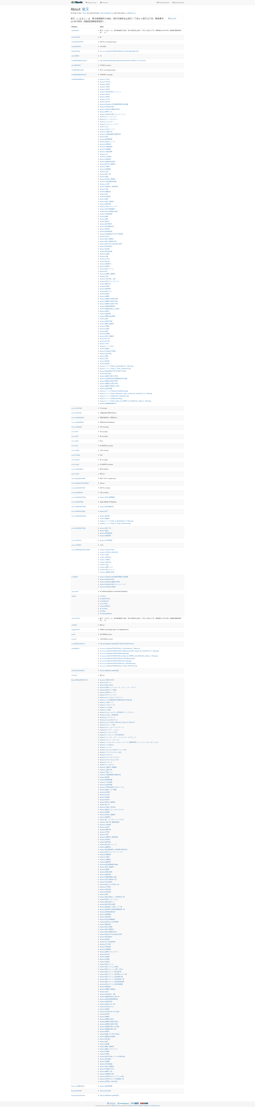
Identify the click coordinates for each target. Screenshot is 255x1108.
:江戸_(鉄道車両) (107, 942)
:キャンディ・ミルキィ (109, 730)
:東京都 (104, 229)
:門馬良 (104, 329)
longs (75, 464)
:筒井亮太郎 (106, 1001)
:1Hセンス (105, 682)
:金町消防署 (106, 388)
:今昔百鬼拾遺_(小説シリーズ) (112, 787)
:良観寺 (104, 294)
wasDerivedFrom (78, 644)
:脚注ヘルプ (106, 567)
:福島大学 (105, 284)
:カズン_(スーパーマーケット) (112, 727)
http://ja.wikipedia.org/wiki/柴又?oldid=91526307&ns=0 (117, 644)
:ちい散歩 (105, 710)
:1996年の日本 (107, 680)
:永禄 (104, 256)
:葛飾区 (104, 296)
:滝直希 (104, 959)
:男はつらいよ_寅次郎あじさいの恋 (113, 974)
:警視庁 (104, 311)
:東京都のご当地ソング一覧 (111, 907)
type (74, 596)
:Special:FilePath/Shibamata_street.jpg (115, 661)
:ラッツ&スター (107, 765)
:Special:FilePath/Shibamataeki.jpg (114, 653)
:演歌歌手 (105, 264)
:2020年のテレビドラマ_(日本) (112, 1076)
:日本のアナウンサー (109, 206)
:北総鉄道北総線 (107, 161)
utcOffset (75, 56)
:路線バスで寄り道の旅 (109, 1034)
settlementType (78, 511)
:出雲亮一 (105, 792)
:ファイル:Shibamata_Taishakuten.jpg (114, 396)
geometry (76, 630)
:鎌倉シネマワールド (109, 1049)
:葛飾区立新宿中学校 (109, 381)
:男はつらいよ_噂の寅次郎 (110, 972)
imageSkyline (78, 422)
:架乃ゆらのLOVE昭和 (109, 922)
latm (75, 436)
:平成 (104, 189)
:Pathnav (105, 557)
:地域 (104, 176)
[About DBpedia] (76, 2)
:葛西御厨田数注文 (108, 403)
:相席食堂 (105, 987)
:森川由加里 (106, 251)
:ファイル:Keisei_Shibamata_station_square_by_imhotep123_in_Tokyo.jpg (126, 393)
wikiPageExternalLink (79, 60)
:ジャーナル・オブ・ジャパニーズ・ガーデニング (118, 737)
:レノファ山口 (107, 346)
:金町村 (104, 363)
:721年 (104, 343)
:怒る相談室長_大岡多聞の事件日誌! (113, 849)
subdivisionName (79, 516)
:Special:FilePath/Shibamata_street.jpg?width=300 (119, 51)
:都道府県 (105, 314)
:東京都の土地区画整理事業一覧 (112, 909)
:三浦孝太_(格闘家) (108, 767)
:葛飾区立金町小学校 (109, 304)
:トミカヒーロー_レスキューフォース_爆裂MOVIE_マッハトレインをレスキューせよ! (129, 742)
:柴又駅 (104, 249)
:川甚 (104, 834)
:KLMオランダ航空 (108, 690)
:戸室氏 (104, 857)
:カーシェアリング (108, 117)
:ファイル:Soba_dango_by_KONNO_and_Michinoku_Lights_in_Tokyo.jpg (125, 401)
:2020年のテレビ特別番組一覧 (112, 1079)
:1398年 (105, 84)
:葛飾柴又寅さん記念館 (109, 309)
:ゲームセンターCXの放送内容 (112, 735)
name (75, 474)
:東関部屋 (105, 914)
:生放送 (104, 962)
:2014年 (105, 102)
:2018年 (105, 341)
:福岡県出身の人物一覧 (109, 996)
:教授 (104, 199)
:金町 (104, 319)
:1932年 (105, 89)
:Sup (104, 565)
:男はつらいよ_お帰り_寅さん (112, 969)
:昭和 (104, 219)
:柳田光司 (105, 924)
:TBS (104, 358)
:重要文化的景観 (107, 316)
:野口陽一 (105, 1039)
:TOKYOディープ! (108, 692)
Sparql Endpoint (179, 2)
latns (75, 441)
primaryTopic (78, 1095)
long (74, 639)
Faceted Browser (163, 2)
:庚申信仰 (105, 842)
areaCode (76, 37)
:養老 (104, 331)
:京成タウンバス (107, 142)
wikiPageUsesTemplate (81, 550)
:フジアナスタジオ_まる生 (110, 752)
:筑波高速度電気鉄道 (109, 999)
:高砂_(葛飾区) (107, 336)
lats (75, 446)
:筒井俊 (104, 286)
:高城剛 (104, 334)
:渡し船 (104, 261)
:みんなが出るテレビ (109, 720)
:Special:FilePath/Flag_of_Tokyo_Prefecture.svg (118, 666)
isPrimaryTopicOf (78, 670)
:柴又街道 (105, 373)
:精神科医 (105, 289)
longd (75, 450)
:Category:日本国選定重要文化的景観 (114, 104)
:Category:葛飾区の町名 (110, 109)
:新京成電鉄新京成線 (109, 864)
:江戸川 (104, 259)
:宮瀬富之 (105, 817)
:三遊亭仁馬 (106, 132)
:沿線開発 (105, 949)
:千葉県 (104, 166)
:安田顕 (104, 812)
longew (76, 455)
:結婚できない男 (107, 1004)
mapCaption (77, 469)
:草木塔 (104, 1014)
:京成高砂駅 (106, 152)
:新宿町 (104, 869)
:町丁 (104, 271)
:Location (103, 609)
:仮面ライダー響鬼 (108, 790)
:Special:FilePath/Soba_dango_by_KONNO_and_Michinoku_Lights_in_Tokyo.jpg (129, 656)
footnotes (76, 413)
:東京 (104, 894)
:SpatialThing (105, 599)
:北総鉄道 (105, 159)
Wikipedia (113, 1105)
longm (75, 460)
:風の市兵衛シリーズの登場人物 (112, 1056)
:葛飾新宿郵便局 (107, 306)
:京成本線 (105, 144)
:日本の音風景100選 (108, 211)
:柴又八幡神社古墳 (108, 241)
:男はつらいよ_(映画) (109, 967)
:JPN (104, 555)
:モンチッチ (106, 762)
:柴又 (105, 1091)
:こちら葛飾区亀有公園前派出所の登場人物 (116, 700)
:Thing (102, 596)
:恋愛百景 (105, 854)
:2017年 (105, 339)
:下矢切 (104, 79)
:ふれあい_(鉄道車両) (109, 715)
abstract (75, 30)
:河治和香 (105, 947)
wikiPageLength (78, 70)
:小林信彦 (105, 824)
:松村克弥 (105, 917)
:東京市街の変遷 (107, 904)
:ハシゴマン (106, 747)
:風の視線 (105, 1059)
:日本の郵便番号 (107, 209)
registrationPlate (79, 506)
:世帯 (104, 137)
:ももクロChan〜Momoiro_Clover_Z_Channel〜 (117, 722)
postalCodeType (79, 497)
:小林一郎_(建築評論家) (110, 822)
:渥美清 (104, 957)
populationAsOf (78, 478)
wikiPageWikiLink (78, 79)
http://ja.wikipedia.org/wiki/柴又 (109, 670)
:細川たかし (106, 291)
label (74, 625)
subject (75, 577)
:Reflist (105, 560)
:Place (104, 604)
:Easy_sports (106, 685)
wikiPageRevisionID (79, 75)
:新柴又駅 (105, 204)
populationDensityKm (80, 483)
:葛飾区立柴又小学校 (109, 376)
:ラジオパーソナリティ (109, 124)
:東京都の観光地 (107, 912)
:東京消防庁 (106, 224)
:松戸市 (104, 236)
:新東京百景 (106, 872)
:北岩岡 (104, 797)
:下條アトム (106, 772)
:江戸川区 (105, 944)
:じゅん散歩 (106, 707)
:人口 (104, 154)
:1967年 (105, 94)
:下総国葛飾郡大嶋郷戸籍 (110, 134)
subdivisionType (79, 528)
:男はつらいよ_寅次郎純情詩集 (112, 982)
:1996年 (105, 97)
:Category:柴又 (107, 107)
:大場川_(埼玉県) (107, 807)
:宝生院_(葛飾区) (107, 179)
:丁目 (104, 127)
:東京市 (104, 221)
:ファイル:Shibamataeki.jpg (111, 398)
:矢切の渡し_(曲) (107, 279)
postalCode (76, 46)
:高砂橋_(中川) (107, 1069)
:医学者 (104, 361)
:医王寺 (104, 800)
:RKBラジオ (106, 112)
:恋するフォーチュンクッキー (111, 852)
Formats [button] (105, 2)
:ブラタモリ (106, 755)
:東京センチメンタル (109, 899)
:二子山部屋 (106, 782)
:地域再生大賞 (107, 1074)
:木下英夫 (105, 887)
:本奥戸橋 (105, 889)
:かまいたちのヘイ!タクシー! (111, 697)
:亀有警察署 (106, 139)
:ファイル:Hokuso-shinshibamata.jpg (114, 391)
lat (73, 634)
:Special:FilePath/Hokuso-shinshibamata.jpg (117, 658)
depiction (75, 648)
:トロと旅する (107, 745)
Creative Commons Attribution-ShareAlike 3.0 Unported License (144, 1105)
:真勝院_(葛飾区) (107, 274)
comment (76, 618)
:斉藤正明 (105, 862)
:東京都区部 (106, 231)
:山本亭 (104, 184)
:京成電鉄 (105, 149)
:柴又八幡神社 (107, 239)
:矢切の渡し (106, 353)
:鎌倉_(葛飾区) (107, 324)
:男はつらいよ (107, 269)
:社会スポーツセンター (109, 281)
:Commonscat (107, 550)
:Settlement (104, 601)
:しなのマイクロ (107, 705)
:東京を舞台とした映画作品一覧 (112, 897)
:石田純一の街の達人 (109, 1081)
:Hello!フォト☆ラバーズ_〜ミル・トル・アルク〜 (118, 687)
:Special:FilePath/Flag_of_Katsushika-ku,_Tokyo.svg (120, 648)
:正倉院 (104, 254)
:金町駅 (104, 1044)
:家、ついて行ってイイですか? (112, 819)
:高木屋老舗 (106, 1064)
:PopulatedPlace (106, 613)
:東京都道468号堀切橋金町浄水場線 (113, 378)
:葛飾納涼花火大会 (108, 1029)
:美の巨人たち (107, 1006)
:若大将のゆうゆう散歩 (109, 1011)
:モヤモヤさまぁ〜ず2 (109, 760)
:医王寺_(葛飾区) (107, 164)
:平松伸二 (105, 839)
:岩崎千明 (105, 829)
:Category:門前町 (108, 351)
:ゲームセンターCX (108, 732)
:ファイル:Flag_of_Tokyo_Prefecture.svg (115, 368)
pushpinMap (77, 502)
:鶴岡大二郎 (106, 1071)
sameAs (76, 1091)
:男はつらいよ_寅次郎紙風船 (111, 984)
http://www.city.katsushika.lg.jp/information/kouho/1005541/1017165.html (123, 60)
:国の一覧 (105, 174)
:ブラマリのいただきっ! (110, 757)
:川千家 (104, 832)
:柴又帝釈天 (106, 246)
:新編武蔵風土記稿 (108, 877)
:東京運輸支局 (107, 226)
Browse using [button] (91, 2)
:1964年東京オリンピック (110, 92)
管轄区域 (78, 1086)
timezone (76, 540)
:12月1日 (105, 82)
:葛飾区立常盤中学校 (109, 299)
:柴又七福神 (106, 927)
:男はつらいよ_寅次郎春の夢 (111, 977)
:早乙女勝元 (106, 882)
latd (75, 431)
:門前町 (104, 326)
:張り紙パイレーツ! (108, 844)
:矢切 (104, 276)
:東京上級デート (107, 902)
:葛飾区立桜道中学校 (109, 301)
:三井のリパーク (107, 129)
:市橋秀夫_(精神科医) (109, 186)
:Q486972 (105, 606)
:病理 (104, 356)
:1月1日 (105, 99)
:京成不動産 (106, 785)
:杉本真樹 (105, 892)
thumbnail (76, 51)
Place (84, 13)
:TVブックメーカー (108, 695)
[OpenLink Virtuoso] (111, 1103)
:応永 (104, 194)
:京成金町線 (106, 147)
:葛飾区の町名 (107, 572)
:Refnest (105, 562)
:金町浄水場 (106, 321)
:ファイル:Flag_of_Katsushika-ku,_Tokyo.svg (116, 366)
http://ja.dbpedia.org (106, 13)
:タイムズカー (107, 122)
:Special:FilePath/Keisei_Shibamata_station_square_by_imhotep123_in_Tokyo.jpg (129, 651)
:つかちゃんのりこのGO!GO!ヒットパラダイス (117, 712)
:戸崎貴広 (105, 196)
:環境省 (104, 266)
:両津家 (104, 777)
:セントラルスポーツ (109, 119)
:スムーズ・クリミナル (109, 740)
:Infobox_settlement (109, 552)
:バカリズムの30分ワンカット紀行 (113, 750)
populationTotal (77, 42)
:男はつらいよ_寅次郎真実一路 (112, 979)
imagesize (77, 427)
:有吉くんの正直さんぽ (109, 884)
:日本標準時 (106, 214)
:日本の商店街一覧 (108, 879)
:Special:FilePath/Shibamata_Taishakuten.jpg (117, 663)
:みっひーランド (107, 717)
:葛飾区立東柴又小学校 (109, 386)
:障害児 (104, 348)
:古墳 (104, 171)
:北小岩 (104, 795)
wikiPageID (76, 65)
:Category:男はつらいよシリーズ (112, 114)
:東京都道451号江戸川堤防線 (111, 234)
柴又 (85, 8)
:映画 (104, 216)
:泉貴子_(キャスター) (109, 952)
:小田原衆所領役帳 (108, 181)
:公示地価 (105, 156)
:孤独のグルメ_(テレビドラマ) (112, 809)
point (75, 591)
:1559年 (105, 87)
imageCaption (78, 417)
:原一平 (104, 804)
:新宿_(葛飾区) (107, 201)
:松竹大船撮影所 (107, 919)
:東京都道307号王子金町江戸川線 (113, 371)
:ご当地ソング (107, 702)
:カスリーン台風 (107, 725)
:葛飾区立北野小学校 (109, 383)
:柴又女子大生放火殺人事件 (111, 244)
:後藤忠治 (105, 191)
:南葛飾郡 (105, 169)
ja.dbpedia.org (130, 13)
